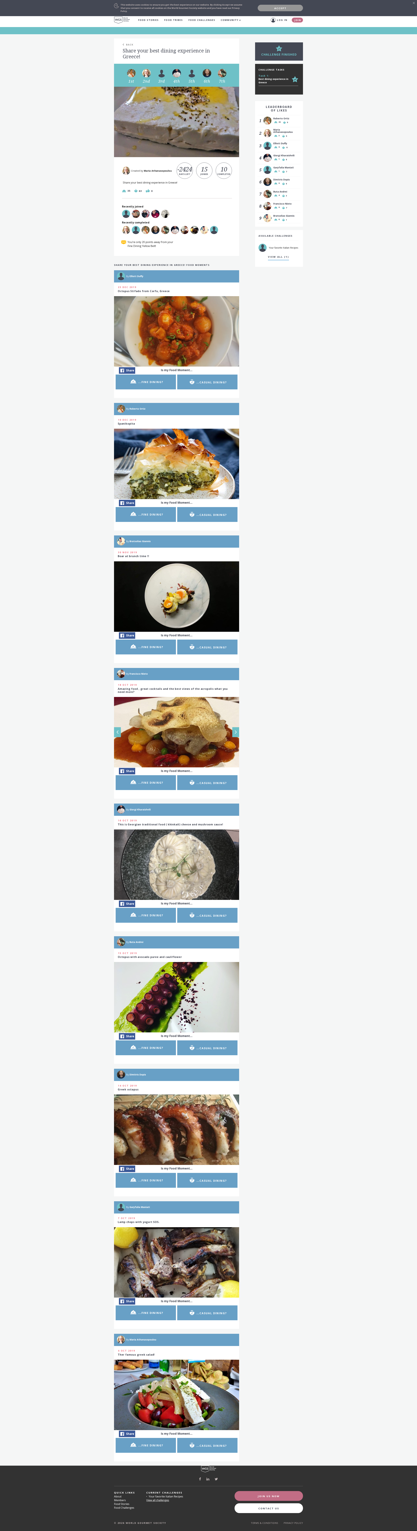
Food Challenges (201, 20)
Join (297, 20)
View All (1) (278, 256)
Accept (280, 8)
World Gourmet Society (122, 20)
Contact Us (268, 1508)
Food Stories (148, 20)
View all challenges (157, 1500)
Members (120, 1500)
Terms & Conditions (264, 1522)
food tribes (173, 20)
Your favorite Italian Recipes (166, 1496)
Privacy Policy (293, 1522)
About (118, 1496)
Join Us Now (269, 1496)
